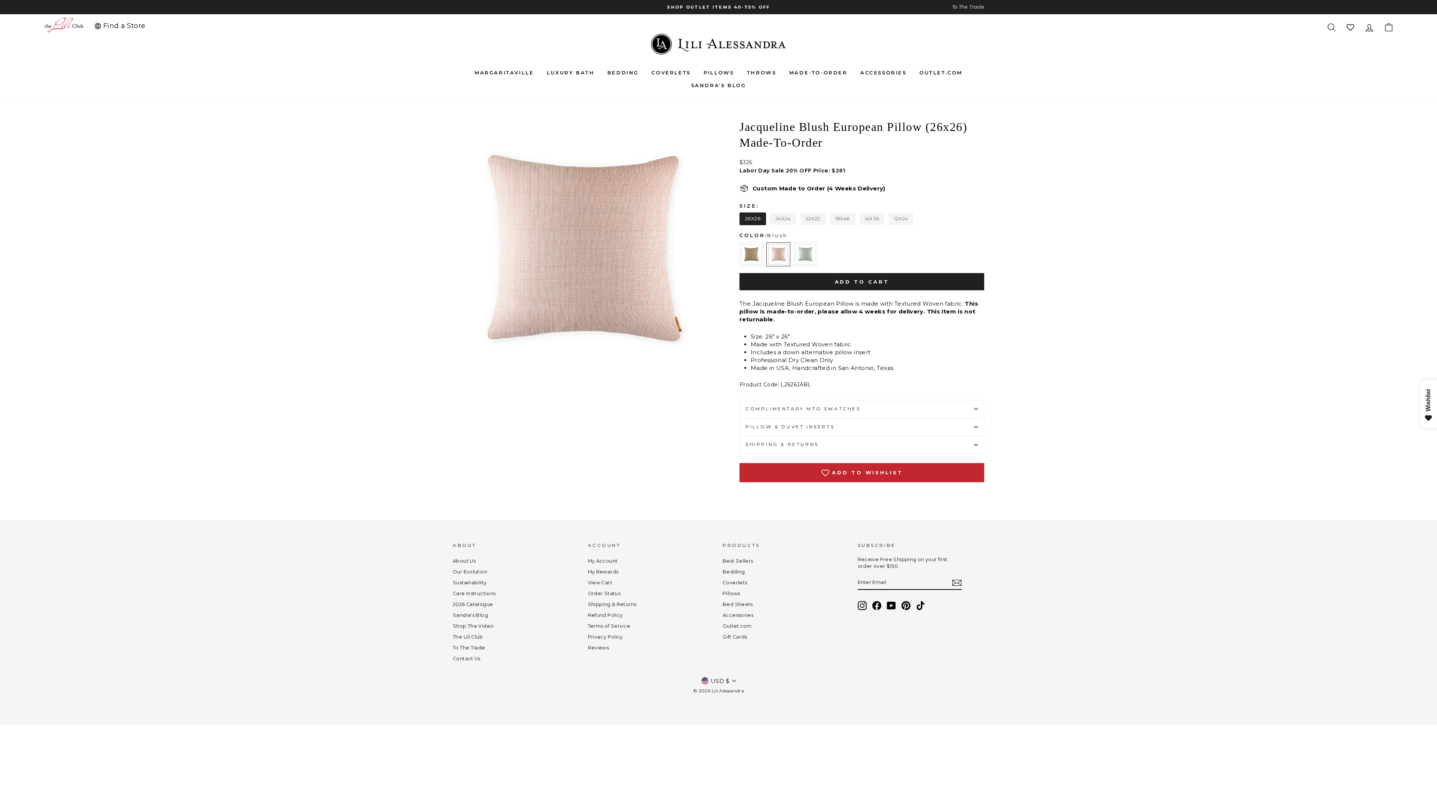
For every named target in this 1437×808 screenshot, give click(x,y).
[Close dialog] (854, 320)
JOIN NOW (646, 444)
